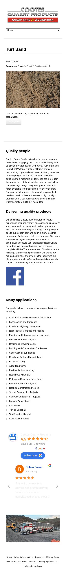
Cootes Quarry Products (36, 434)
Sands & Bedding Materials (39, 66)
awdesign (38, 566)
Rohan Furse (34, 467)
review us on (30, 455)
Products (22, 66)
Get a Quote (14, 121)
